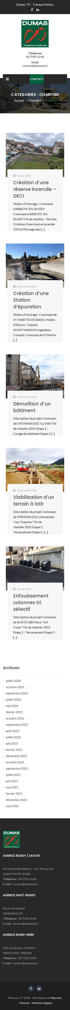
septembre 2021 (17, 768)
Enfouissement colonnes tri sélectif (31, 602)
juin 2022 (12, 743)
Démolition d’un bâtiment (32, 407)
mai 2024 (12, 706)
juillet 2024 (13, 699)
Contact (37, 79)
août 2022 (12, 731)
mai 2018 (12, 806)
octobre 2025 (15, 687)
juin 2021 (12, 781)
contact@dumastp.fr (35, 65)
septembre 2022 (17, 724)
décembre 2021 (16, 756)
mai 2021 (12, 787)
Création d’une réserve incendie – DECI (34, 189)
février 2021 (14, 793)
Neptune (56, 997)
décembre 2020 (16, 800)
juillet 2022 (13, 737)
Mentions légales (42, 1003)
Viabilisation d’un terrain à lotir (33, 500)
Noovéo (25, 1003)
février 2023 (14, 712)
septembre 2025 (17, 693)
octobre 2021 (15, 762)
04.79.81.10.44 (35, 56)
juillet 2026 (13, 680)
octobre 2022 (15, 718)
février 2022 (14, 749)
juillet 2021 (13, 774)
